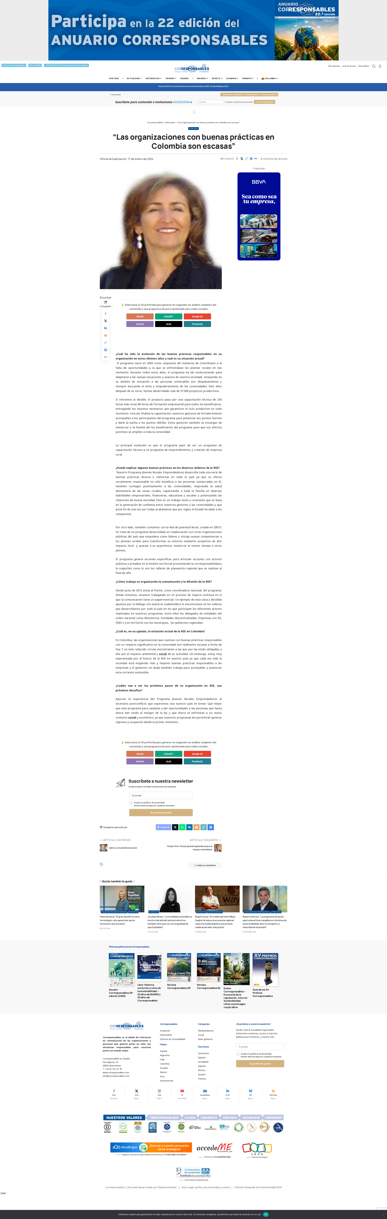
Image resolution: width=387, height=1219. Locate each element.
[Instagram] (159, 1094)
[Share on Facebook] (237, 158)
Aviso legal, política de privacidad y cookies (206, 1187)
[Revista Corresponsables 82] (209, 967)
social (163, 654)
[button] (246, 158)
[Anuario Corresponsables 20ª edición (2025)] (121, 969)
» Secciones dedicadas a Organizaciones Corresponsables (249, 94)
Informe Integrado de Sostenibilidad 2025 (258, 1187)
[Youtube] (182, 1094)
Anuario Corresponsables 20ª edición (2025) (121, 993)
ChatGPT (168, 316)
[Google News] (205, 1094)
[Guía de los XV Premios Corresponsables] (265, 969)
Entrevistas (193, 129)
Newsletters (363, 66)
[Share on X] (242, 158)
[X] (137, 1094)
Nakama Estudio (167, 1187)
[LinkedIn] (228, 1094)
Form (3, 1193)
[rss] (273, 1094)
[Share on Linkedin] (105, 328)
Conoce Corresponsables (14, 65)
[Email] (105, 335)
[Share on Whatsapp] (182, 827)
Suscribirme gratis (161, 812)
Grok (168, 323)
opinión (141, 631)
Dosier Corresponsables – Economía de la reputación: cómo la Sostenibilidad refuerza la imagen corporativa (235, 998)
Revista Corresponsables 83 (178, 986)
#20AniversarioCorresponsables (114, 912)
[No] (383, 1214)
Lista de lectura (349, 66)
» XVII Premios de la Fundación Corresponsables (66, 65)
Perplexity (197, 323)
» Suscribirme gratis (264, 102)
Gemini (140, 323)
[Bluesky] (250, 1094)
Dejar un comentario (206, 865)
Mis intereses (334, 66)
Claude (140, 316)
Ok (266, 1214)
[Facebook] (114, 1094)
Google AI (197, 316)
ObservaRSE (35, 65)
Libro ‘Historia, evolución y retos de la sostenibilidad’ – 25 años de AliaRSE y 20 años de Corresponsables (149, 992)
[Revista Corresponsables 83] (179, 967)
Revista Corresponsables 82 (208, 986)
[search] (373, 66)
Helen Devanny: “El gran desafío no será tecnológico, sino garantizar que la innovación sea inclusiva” (119, 920)
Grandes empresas (215, 912)
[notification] (379, 66)
